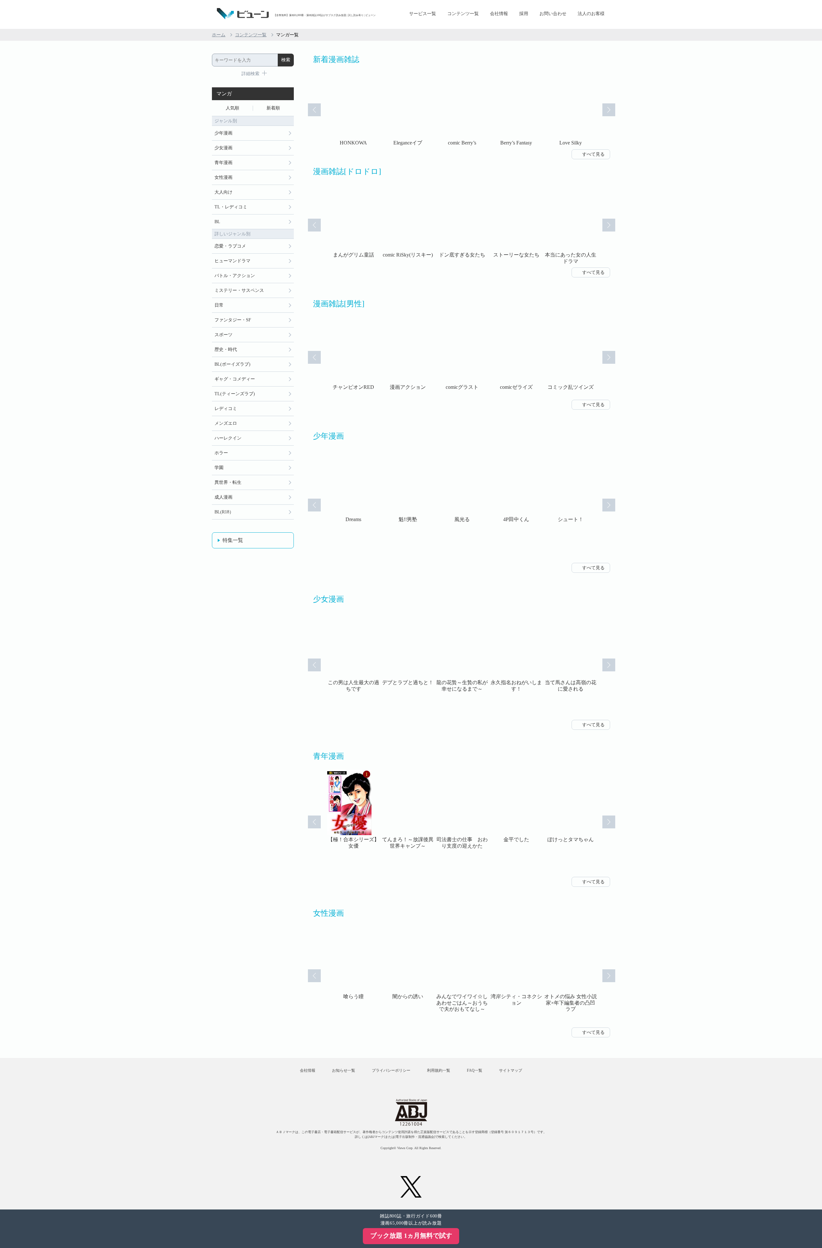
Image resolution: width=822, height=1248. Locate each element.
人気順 (232, 108)
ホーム (218, 34)
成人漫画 (223, 497)
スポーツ (223, 334)
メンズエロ (225, 423)
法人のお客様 (591, 13)
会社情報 (499, 13)
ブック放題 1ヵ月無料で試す (411, 1235)
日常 (218, 305)
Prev (314, 109)
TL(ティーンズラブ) (234, 393)
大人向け (223, 192)
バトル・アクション (234, 275)
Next (608, 109)
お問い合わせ (552, 13)
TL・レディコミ (230, 207)
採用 (523, 13)
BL (217, 221)
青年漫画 (223, 162)
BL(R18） (224, 512)
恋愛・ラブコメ (230, 246)
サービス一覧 (422, 13)
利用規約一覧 (438, 1070)
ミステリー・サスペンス (239, 290)
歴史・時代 (225, 349)
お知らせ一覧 (343, 1070)
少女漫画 (223, 147)
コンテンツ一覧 (463, 13)
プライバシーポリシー (391, 1070)
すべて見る (593, 154)
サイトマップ (510, 1070)
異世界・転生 (227, 482)
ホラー (221, 452)
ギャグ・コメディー (234, 379)
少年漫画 (223, 133)
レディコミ (225, 408)
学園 (218, 467)
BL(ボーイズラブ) (232, 364)
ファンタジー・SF (232, 320)
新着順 (273, 108)
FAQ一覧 (474, 1070)
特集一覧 (233, 540)
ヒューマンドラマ (232, 260)
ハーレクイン (227, 438)
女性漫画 (223, 177)
